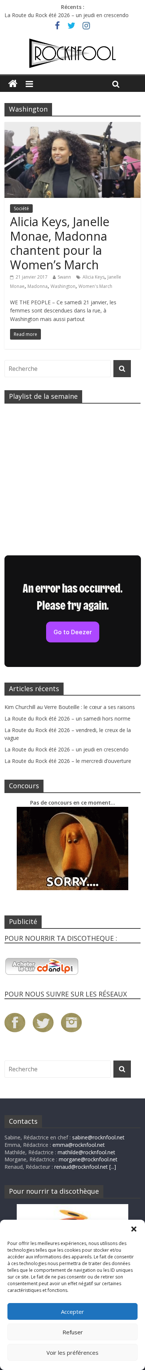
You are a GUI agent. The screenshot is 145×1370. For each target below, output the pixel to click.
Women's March (95, 286)
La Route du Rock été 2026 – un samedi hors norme (67, 718)
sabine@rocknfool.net (98, 1137)
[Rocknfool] (72, 53)
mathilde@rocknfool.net (86, 1152)
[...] (112, 1166)
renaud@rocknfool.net (81, 1166)
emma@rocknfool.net (78, 1144)
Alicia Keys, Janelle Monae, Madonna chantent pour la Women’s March (59, 243)
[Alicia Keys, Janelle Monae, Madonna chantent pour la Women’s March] (72, 126)
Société (21, 208)
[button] (134, 1229)
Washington (63, 286)
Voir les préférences (72, 1352)
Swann (64, 277)
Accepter (72, 1311)
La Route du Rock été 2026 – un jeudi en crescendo (66, 15)
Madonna (38, 286)
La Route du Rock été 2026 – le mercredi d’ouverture (67, 760)
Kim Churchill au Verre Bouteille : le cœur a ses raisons (69, 706)
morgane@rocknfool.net (88, 1159)
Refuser (72, 1332)
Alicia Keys (93, 277)
